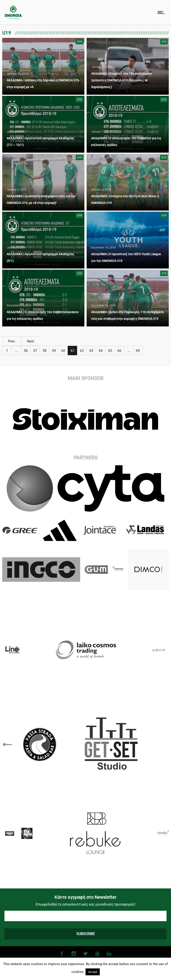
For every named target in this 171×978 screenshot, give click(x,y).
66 (119, 351)
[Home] (13, 18)
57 (35, 351)
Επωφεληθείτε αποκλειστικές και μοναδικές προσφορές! (85, 904)
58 (45, 351)
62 (82, 351)
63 (91, 351)
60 (63, 351)
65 (110, 351)
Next (30, 341)
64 (101, 351)
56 (26, 351)
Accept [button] (92, 972)
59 (54, 351)
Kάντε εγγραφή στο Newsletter (85, 897)
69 (138, 351)
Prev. (12, 341)
